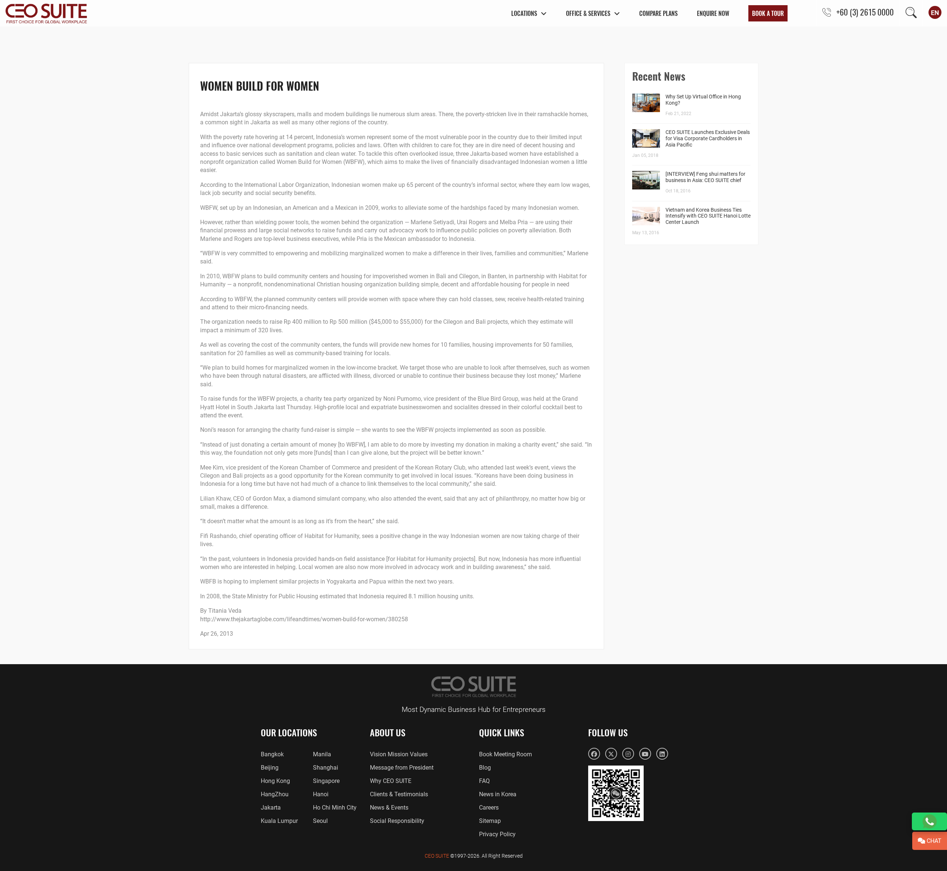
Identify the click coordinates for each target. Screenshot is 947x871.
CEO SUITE (437, 856)
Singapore (326, 780)
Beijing (270, 767)
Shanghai (325, 767)
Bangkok (272, 754)
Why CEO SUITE (390, 780)
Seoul (320, 820)
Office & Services (588, 13)
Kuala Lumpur (279, 820)
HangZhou (275, 794)
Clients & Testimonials (399, 794)
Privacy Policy (497, 834)
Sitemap (490, 820)
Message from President (402, 767)
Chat (933, 840)
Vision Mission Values (399, 754)
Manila (322, 754)
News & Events (389, 807)
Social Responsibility (397, 820)
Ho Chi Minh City (335, 807)
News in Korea (497, 794)
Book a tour (768, 13)
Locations (524, 13)
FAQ (484, 780)
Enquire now (713, 13)
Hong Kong (275, 780)
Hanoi (320, 794)
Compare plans (658, 13)
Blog (485, 767)
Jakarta (271, 807)
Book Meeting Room (505, 754)
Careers (489, 807)
